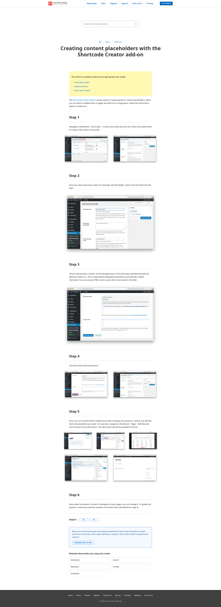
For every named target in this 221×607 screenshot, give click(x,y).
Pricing (150, 3)
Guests (116, 560)
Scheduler (75, 573)
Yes (83, 520)
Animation (75, 560)
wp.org (118, 595)
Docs (103, 3)
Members (75, 566)
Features (137, 595)
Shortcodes (92, 3)
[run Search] (135, 24)
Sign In (125, 3)
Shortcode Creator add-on (84, 100)
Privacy (87, 595)
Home (70, 595)
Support (113, 3)
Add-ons (118, 42)
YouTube (127, 595)
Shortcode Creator (82, 90)
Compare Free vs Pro (83, 543)
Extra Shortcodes (81, 82)
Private (116, 566)
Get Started (166, 3)
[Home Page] (100, 42)
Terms (78, 595)
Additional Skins (81, 86)
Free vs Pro (137, 3)
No (94, 520)
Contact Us (107, 595)
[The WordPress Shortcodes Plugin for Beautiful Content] (58, 3)
